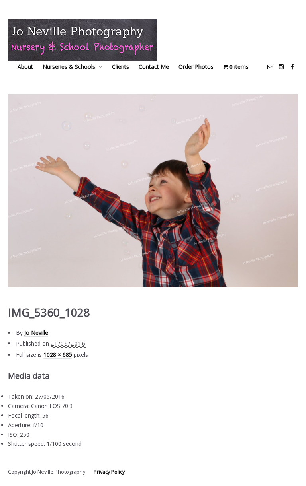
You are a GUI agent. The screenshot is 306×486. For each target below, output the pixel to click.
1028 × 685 (57, 354)
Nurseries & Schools (69, 66)
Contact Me (154, 66)
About (25, 66)
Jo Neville (36, 332)
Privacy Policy (109, 472)
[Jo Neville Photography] (82, 40)
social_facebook (292, 66)
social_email (270, 66)
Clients (120, 66)
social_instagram (281, 66)
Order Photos (196, 66)
